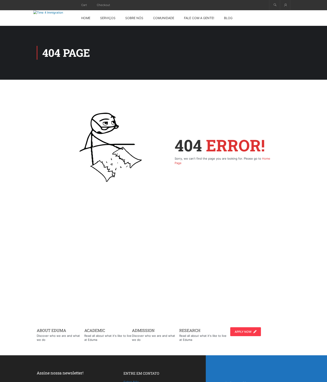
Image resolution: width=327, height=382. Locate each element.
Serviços (107, 18)
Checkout (103, 5)
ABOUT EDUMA (51, 330)
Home (85, 18)
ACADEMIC (94, 330)
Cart (84, 5)
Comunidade (163, 18)
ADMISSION (143, 330)
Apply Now (243, 331)
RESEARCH (189, 330)
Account (285, 5)
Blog (228, 18)
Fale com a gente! (199, 18)
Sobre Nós (134, 18)
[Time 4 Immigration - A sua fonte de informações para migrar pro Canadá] (53, 12)
